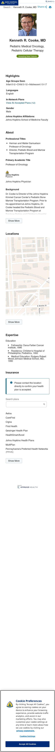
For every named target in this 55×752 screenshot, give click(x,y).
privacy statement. (25, 730)
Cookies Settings (27, 736)
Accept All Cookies (27, 744)
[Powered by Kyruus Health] (27, 487)
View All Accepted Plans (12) (20, 103)
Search (7, 7)
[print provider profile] (50, 7)
